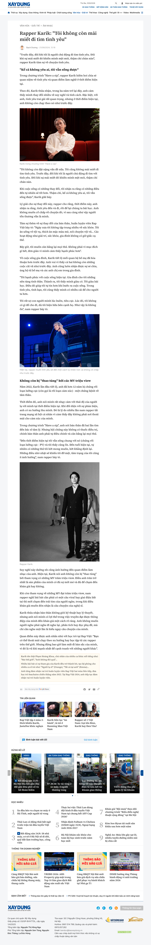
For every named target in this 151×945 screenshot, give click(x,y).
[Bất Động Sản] (115, 920)
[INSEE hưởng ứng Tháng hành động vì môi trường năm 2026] (125, 861)
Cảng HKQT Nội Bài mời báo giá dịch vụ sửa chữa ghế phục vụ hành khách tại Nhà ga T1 (91, 879)
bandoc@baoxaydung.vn (71, 930)
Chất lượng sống (64, 12)
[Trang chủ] (9, 12)
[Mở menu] (142, 12)
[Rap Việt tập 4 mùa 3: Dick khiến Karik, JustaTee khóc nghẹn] (32, 709)
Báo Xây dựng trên (31, 689)
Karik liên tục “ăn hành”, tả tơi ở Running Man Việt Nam (57, 724)
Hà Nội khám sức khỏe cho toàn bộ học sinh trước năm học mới (76, 837)
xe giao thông (88, 7)
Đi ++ (119, 12)
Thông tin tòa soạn (131, 908)
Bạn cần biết (18, 896)
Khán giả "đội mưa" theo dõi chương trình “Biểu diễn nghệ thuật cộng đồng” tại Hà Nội (122, 812)
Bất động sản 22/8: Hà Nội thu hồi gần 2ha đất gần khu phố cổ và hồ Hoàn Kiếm (26, 785)
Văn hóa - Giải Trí (30, 26)
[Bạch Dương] (22, 47)
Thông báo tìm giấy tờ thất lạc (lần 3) (47, 896)
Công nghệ (103, 12)
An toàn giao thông (118, 7)
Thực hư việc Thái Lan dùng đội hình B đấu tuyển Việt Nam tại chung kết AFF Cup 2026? (77, 812)
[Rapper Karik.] (59, 512)
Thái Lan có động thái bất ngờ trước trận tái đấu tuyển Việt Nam (34, 824)
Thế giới (112, 12)
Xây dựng (23, 12)
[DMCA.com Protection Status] (124, 932)
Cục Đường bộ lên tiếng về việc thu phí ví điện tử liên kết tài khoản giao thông (92, 785)
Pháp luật (51, 12)
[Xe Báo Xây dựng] (135, 919)
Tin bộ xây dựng (136, 7)
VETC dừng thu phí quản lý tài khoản (124, 788)
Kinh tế (43, 12)
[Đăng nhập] (122, 3)
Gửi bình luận (90, 740)
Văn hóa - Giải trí (80, 12)
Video (126, 12)
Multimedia (135, 12)
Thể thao (93, 12)
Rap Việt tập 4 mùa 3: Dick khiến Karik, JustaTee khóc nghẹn (31, 723)
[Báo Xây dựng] (19, 5)
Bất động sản (102, 7)
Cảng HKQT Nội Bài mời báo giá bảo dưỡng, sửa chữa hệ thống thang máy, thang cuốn (26, 879)
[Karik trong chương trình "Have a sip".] (59, 134)
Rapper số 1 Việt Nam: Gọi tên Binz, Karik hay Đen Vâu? (86, 723)
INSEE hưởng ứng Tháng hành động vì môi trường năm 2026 (124, 877)
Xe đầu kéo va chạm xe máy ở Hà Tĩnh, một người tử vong (33, 812)
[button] (72, 795)
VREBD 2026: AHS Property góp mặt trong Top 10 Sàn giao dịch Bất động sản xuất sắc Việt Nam (57, 880)
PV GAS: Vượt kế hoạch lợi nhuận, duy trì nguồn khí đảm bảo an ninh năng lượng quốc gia (108, 896)
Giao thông (34, 12)
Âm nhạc (48, 26)
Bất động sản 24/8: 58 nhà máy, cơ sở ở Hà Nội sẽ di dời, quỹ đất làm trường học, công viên (33, 838)
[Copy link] (98, 689)
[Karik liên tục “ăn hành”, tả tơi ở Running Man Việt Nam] (59, 709)
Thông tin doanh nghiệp (25, 849)
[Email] (94, 689)
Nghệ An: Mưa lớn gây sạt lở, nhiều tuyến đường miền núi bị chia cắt (121, 837)
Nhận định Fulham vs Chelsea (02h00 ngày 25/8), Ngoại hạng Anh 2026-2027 (78, 824)
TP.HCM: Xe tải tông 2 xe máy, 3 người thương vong (59, 786)
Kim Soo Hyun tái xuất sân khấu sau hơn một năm (120, 825)
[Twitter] (89, 689)
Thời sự (14, 12)
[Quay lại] (21, 689)
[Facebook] (84, 689)
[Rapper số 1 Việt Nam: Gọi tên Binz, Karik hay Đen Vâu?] (87, 709)
